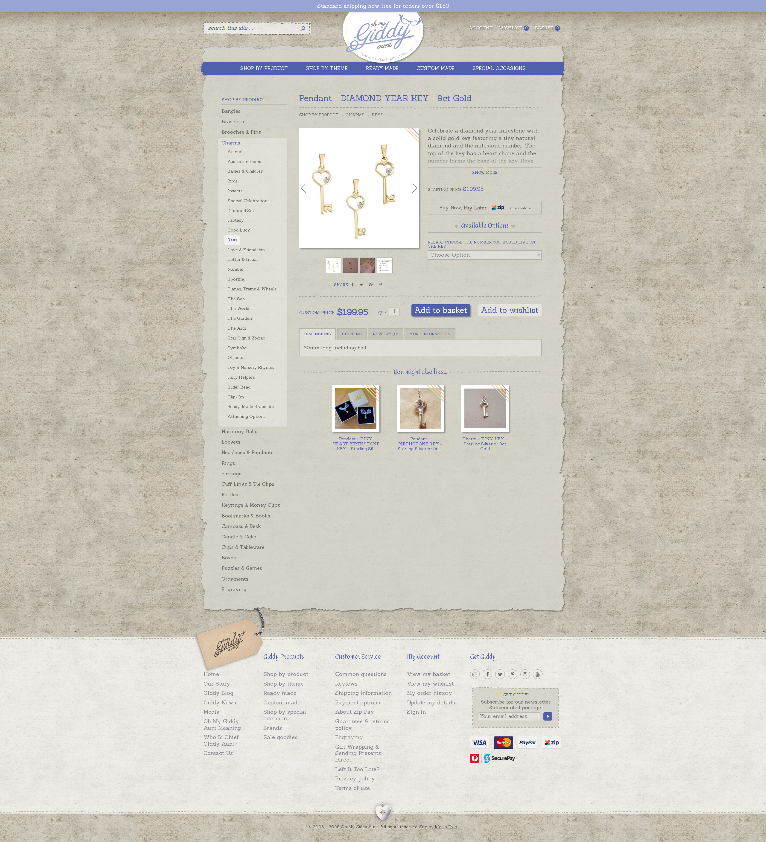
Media (211, 711)
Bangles (231, 111)
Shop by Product (318, 115)
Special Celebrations (248, 200)
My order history (429, 692)
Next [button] (408, 188)
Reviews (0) (385, 334)
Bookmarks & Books (245, 516)
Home (211, 674)
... (355, 444)
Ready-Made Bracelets (250, 406)
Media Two (446, 826)
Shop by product (285, 674)
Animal (234, 151)
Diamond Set (240, 210)
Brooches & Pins (241, 132)
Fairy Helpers (241, 377)
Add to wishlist (510, 310)
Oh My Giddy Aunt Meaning (222, 724)
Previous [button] (309, 188)
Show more (485, 172)
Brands (272, 727)
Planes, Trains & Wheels (251, 289)
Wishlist (513, 28)
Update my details (431, 702)
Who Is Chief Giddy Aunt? (221, 740)
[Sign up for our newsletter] (475, 674)
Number (235, 269)
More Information (430, 334)
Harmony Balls (239, 431)
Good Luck (238, 230)
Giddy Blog (218, 692)
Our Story (216, 683)
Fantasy (235, 220)
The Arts (236, 328)
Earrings (231, 473)
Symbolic (237, 348)
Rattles (229, 494)
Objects (235, 357)
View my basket (428, 674)
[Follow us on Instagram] (525, 674)
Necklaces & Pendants (247, 452)
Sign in (416, 711)
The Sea (236, 299)
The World (238, 308)
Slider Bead (238, 387)
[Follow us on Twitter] (500, 674)
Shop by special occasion (284, 715)
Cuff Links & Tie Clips (247, 484)
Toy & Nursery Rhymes (250, 367)
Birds (232, 181)
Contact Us (218, 753)
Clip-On (235, 397)
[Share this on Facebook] (352, 285)
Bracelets (232, 121)
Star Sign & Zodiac (246, 338)
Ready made (280, 692)
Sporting (236, 279)
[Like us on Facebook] (487, 674)
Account (481, 28)
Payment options (357, 702)
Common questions (361, 674)
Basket (547, 28)
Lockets (230, 442)
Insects (235, 191)
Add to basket (440, 310)
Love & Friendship (246, 249)
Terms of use (352, 788)
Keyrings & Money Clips (250, 505)
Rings (228, 463)
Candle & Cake (238, 537)
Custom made (281, 702)
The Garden (239, 318)
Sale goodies (280, 737)
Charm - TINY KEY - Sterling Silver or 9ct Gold (484, 444)
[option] (359, 188)
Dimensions (317, 334)
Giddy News (219, 702)
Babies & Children (245, 171)
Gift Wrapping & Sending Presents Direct (358, 753)
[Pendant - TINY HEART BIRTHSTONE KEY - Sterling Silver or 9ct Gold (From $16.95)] (355, 408)
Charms (230, 143)
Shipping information (363, 692)
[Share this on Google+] (371, 285)
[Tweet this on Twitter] (361, 285)
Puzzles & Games (241, 568)
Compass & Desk (241, 526)
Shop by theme (283, 683)
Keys (232, 240)
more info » (520, 208)
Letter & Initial (242, 259)
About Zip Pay (354, 711)
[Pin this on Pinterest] (380, 285)
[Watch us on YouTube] (537, 674)
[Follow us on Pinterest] (512, 674)
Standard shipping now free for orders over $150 (383, 6)
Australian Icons (244, 161)
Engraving (234, 589)
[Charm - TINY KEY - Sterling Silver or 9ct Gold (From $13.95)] (484, 408)
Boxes (228, 558)
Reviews (346, 683)
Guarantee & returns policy (362, 724)
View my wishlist (430, 683)
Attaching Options (246, 416)
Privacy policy (355, 778)
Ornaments (234, 579)
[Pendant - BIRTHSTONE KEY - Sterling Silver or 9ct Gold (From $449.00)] (420, 408)
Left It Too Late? (357, 769)
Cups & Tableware (243, 547)
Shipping (352, 334)
